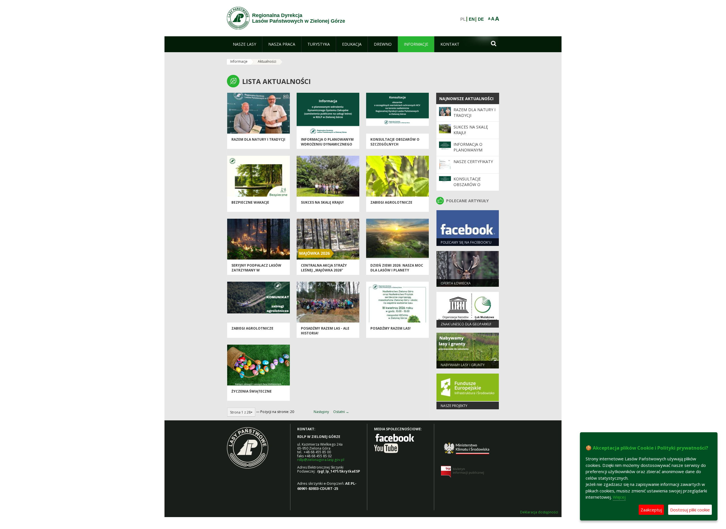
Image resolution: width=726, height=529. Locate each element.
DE (481, 19)
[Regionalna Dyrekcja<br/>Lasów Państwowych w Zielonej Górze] (238, 18)
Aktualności (267, 61)
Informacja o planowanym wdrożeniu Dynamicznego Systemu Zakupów (327, 144)
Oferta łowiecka (456, 283)
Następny (321, 411)
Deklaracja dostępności (539, 512)
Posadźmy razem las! (390, 328)
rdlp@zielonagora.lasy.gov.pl (320, 459)
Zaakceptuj (651, 510)
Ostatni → (341, 411)
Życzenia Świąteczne (251, 391)
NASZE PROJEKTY (454, 405)
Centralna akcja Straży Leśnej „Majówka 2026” (324, 268)
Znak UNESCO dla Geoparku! (466, 324)
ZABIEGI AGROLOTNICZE (391, 202)
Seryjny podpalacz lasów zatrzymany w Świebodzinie (256, 270)
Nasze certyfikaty (473, 161)
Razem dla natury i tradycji (258, 139)
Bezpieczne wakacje (250, 202)
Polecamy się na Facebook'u (466, 242)
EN (472, 19)
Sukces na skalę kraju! (322, 202)
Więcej (619, 497)
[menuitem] (244, 44)
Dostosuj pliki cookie (690, 510)
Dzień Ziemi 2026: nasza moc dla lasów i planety (396, 268)
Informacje (239, 61)
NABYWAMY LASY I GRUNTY (463, 364)
